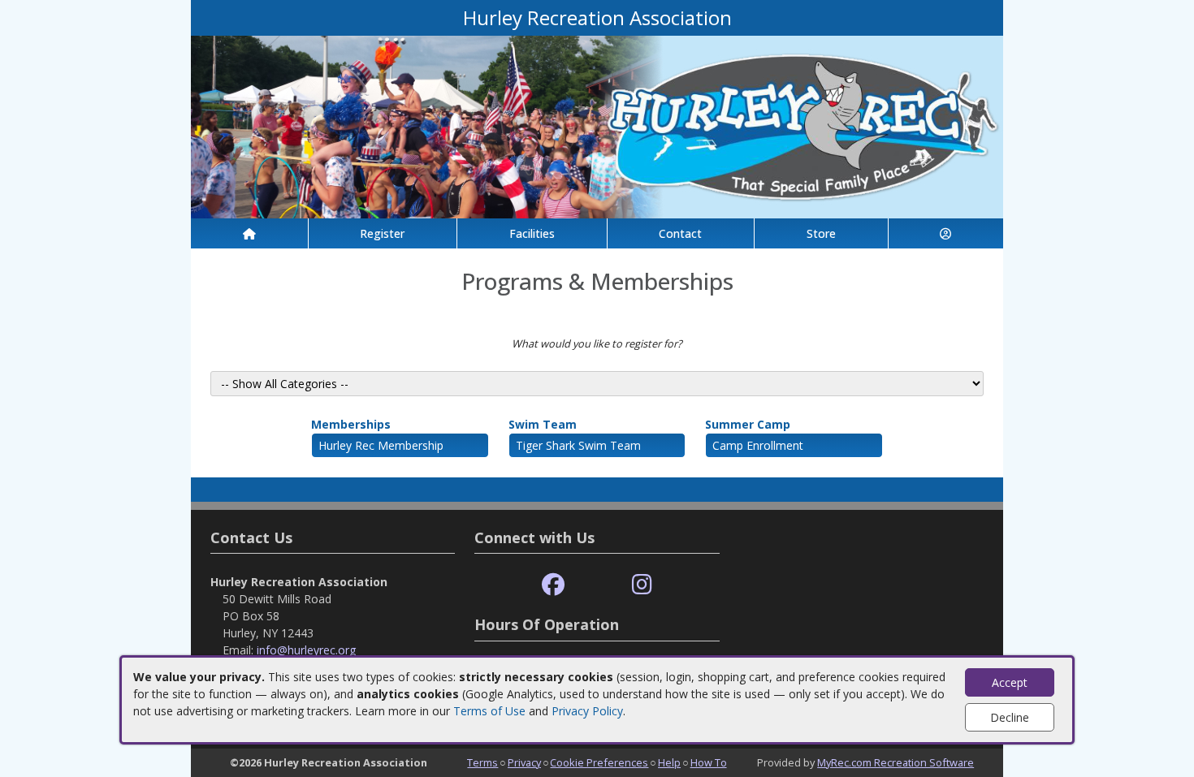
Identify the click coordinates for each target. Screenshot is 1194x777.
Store (821, 233)
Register (382, 233)
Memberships (351, 424)
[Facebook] (553, 585)
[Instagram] (642, 585)
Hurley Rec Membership (380, 445)
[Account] (946, 233)
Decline (1009, 717)
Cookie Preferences (599, 762)
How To (708, 762)
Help (669, 762)
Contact (680, 233)
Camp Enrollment (757, 445)
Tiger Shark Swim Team (578, 445)
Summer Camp (747, 424)
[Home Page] (249, 233)
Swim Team (542, 424)
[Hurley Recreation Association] (597, 125)
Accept (1009, 682)
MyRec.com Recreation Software (895, 762)
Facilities (532, 233)
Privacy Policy (587, 711)
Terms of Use (489, 711)
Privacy (524, 762)
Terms (482, 762)
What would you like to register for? (597, 343)
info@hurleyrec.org (306, 650)
